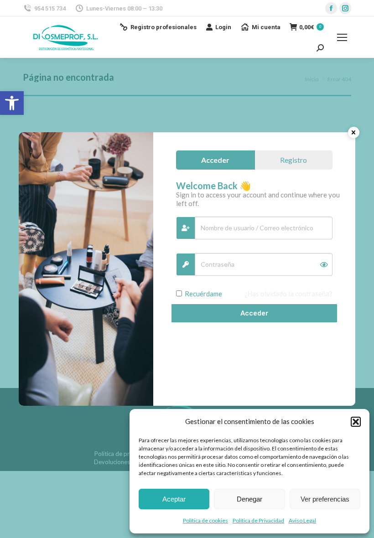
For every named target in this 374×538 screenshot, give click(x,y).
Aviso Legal (302, 520)
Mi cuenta (266, 27)
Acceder (254, 313)
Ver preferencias (325, 499)
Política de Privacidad (258, 520)
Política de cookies (205, 520)
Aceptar (174, 499)
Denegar (249, 499)
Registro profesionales (163, 27)
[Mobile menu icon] (342, 37)
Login (223, 27)
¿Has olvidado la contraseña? (288, 294)
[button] (12, 103)
